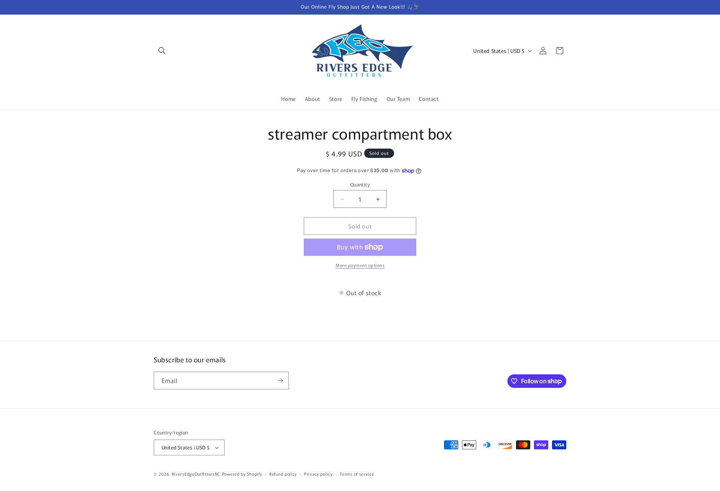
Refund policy (283, 474)
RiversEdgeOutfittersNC (196, 474)
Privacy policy (318, 474)
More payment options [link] (360, 265)
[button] (162, 50)
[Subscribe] (280, 380)
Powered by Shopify (242, 474)
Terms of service (357, 474)
